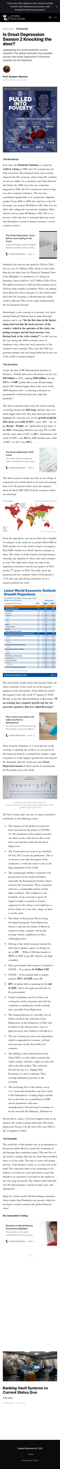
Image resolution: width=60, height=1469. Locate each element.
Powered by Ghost (30, 1460)
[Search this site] (50, 17)
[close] (56, 6)
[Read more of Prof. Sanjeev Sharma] (7, 69)
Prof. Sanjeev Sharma (15, 76)
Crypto (31, 1454)
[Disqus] (30, 1315)
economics (8, 28)
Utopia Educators (25, 1448)
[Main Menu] (55, 17)
